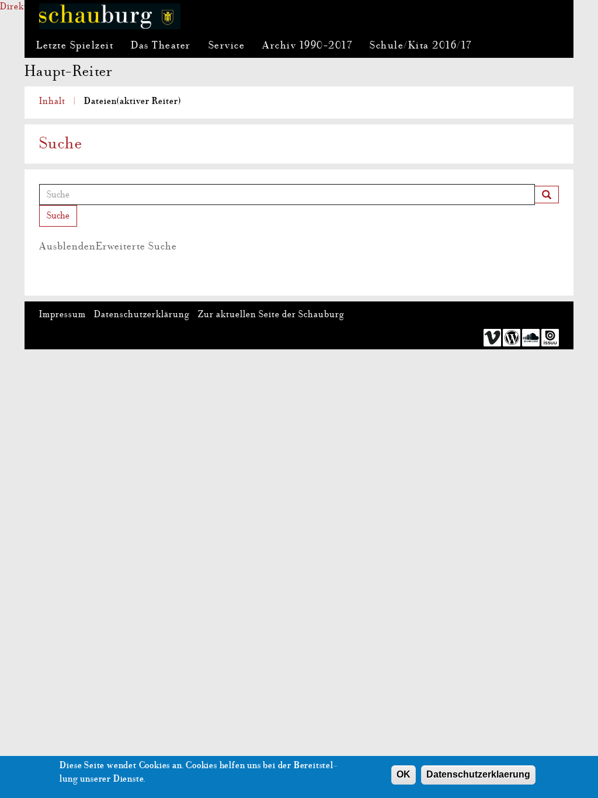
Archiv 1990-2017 (307, 45)
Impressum (62, 314)
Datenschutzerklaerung (478, 774)
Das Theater (161, 45)
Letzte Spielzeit (74, 45)
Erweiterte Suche (108, 246)
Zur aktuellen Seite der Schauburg (271, 314)
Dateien (132, 101)
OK (404, 774)
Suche (58, 215)
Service (226, 45)
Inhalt (52, 101)
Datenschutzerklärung (142, 314)
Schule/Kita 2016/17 (421, 45)
